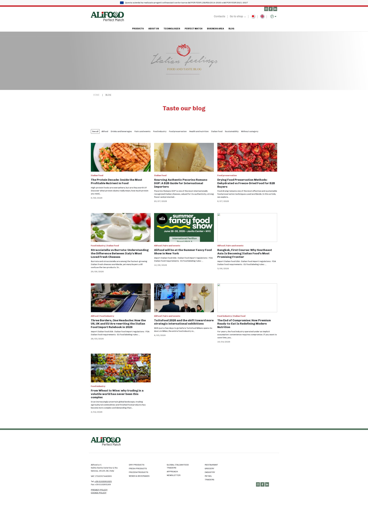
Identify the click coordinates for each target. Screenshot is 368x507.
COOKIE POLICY (98, 493)
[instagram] (266, 9)
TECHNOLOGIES (172, 28)
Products (138, 28)
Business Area (215, 28)
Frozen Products (138, 472)
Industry (210, 472)
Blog (231, 28)
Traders (209, 479)
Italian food (216, 131)
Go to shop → (238, 16)
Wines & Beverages (139, 476)
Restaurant (211, 465)
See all (95, 131)
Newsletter (173, 475)
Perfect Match (193, 28)
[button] (273, 16)
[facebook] (271, 9)
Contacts (219, 16)
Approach (172, 471)
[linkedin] (275, 9)
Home (96, 95)
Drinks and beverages (121, 131)
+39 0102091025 (103, 481)
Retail (208, 476)
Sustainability (231, 131)
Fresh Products (138, 468)
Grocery (209, 468)
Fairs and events (142, 131)
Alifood (104, 131)
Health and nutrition (199, 131)
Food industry (159, 131)
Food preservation (178, 131)
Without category (249, 131)
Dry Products (136, 465)
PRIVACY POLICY (99, 490)
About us (153, 28)
